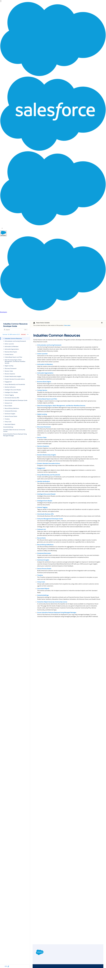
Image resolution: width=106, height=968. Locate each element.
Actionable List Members (45, 364)
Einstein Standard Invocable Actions (48, 463)
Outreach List (41, 529)
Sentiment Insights (43, 560)
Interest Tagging (42, 507)
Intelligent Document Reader (46, 494)
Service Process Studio (44, 568)
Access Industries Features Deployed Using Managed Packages (56, 612)
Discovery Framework (44, 427)
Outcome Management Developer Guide (50, 519)
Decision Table (41, 437)
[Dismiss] (102, 323)
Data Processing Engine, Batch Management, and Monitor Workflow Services (61, 405)
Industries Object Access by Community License (52, 602)
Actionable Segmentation (45, 373)
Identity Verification (43, 481)
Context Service (42, 390)
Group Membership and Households (48, 475)
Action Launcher (42, 354)
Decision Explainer (43, 446)
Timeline (40, 575)
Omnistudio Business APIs (45, 514)
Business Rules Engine (44, 381)
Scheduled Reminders (44, 553)
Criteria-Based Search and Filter (47, 399)
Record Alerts (41, 538)
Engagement (41, 468)
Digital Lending (42, 414)
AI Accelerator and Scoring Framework (49, 345)
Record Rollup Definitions (45, 545)
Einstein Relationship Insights (46, 455)
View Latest (67, 325)
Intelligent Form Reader (44, 501)
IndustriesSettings (43, 595)
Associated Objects (43, 588)
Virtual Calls (41, 582)
